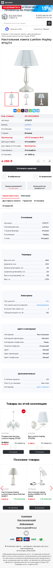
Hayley (28, 129)
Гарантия (27, 201)
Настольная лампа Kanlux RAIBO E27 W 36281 (37, 494)
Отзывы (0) (7, 206)
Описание (25, 196)
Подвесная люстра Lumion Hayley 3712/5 (10, 437)
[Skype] (34, 110)
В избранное (14, 177)
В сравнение (45, 177)
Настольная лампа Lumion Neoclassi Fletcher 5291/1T (13, 494)
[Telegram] (38, 110)
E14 (47, 301)
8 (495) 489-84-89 (44, 15)
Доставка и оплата (11, 201)
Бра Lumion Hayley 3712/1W (36, 437)
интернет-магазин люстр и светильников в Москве (32, 548)
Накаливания (43, 305)
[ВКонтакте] (15, 110)
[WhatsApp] (30, 110)
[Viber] (26, 110)
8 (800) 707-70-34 (44, 17)
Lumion (28, 125)
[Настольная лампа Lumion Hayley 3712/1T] (26, 71)
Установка (39, 201)
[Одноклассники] (19, 110)
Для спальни (43, 387)
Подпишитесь (11, 7)
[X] (22, 110)
